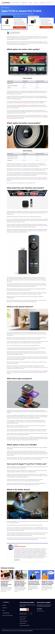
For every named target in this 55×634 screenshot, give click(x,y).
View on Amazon (19, 27)
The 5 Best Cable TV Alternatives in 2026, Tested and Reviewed (34, 583)
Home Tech (36, 2)
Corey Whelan (18, 580)
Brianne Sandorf (4, 580)
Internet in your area (23, 616)
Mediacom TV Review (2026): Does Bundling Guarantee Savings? (47, 583)
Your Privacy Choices (24, 630)
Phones (30, 2)
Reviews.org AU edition (8, 615)
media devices (14, 36)
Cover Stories (42, 2)
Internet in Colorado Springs (24, 625)
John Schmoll (45, 580)
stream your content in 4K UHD (19, 105)
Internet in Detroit (23, 623)
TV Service (7, 7)
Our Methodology (5, 612)
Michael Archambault (15, 32)
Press (3, 610)
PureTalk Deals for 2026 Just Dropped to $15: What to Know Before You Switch (20, 583)
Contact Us (4, 607)
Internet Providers (16, 2)
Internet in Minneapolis (24, 621)
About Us (4, 605)
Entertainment (24, 2)
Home (3, 7)
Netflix (30, 37)
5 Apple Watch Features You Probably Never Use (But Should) (6, 583)
